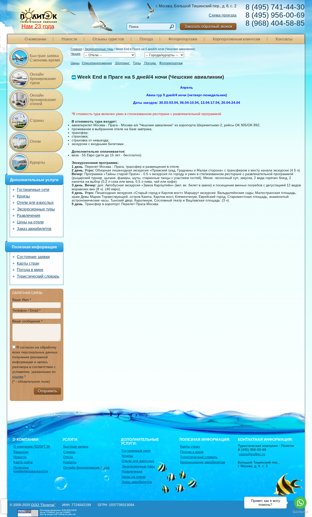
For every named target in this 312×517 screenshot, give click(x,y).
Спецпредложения (97, 63)
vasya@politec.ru (252, 454)
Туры (137, 63)
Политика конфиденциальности (30, 469)
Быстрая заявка (75, 446)
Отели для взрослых (35, 202)
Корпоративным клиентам (236, 39)
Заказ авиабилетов (34, 229)
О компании (35, 39)
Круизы (23, 196)
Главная (76, 49)
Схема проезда (222, 15)
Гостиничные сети (33, 190)
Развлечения (28, 215)
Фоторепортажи (182, 39)
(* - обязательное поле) (31, 381)
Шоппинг (122, 63)
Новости (69, 39)
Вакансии (21, 452)
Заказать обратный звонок (208, 26)
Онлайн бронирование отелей (43, 99)
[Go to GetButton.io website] (300, 512)
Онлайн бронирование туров (43, 78)
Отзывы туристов (108, 39)
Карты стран (28, 263)
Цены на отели (30, 222)
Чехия (75, 54)
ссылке (17, 377)
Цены (75, 63)
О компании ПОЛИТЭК (31, 446)
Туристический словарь (38, 276)
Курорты (37, 162)
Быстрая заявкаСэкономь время (45, 58)
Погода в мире (30, 270)
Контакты (284, 39)
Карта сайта (23, 462)
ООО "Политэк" (43, 505)
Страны (37, 120)
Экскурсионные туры (98, 49)
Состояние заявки (33, 257)
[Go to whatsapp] (300, 502)
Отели (35, 141)
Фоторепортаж (171, 63)
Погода (146, 39)
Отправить (47, 391)
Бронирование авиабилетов (202, 462)
